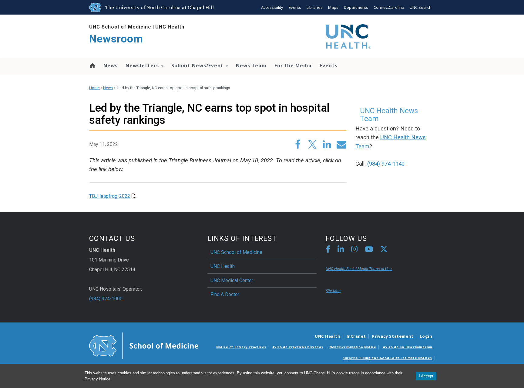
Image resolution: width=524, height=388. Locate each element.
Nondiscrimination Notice (352, 347)
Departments (356, 7)
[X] (384, 250)
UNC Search (421, 7)
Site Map (333, 290)
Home (92, 65)
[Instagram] (354, 250)
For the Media (293, 65)
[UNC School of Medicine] (143, 345)
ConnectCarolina (389, 7)
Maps (333, 7)
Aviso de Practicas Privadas (297, 347)
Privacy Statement (393, 336)
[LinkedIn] (341, 250)
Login (426, 336)
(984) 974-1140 (386, 163)
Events (295, 7)
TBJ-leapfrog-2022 (109, 196)
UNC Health (169, 27)
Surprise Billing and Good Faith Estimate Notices (387, 358)
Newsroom (116, 39)
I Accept (426, 376)
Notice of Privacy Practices (241, 347)
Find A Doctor (224, 294)
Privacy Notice (97, 379)
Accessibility (272, 7)
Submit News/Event (198, 65)
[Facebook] (328, 250)
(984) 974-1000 (106, 299)
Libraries (315, 7)
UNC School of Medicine (120, 27)
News (110, 65)
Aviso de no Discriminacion (407, 347)
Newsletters (143, 65)
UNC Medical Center (231, 280)
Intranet (356, 336)
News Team (251, 65)
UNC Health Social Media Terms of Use (359, 268)
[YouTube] (369, 250)
